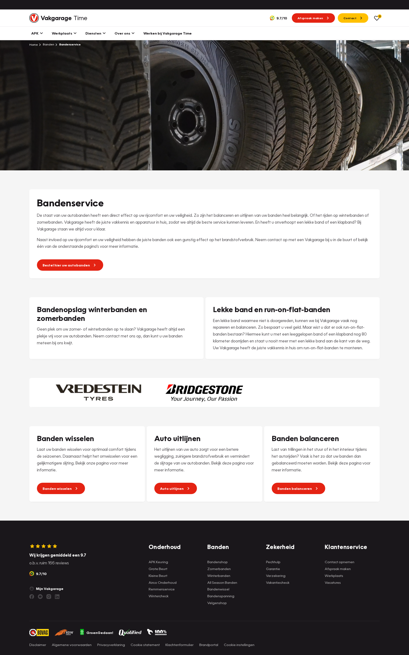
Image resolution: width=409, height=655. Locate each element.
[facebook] (31, 596)
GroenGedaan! (99, 632)
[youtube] (40, 596)
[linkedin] (57, 596)
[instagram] (48, 596)
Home (33, 44)
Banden (48, 44)
